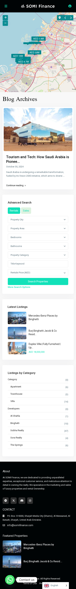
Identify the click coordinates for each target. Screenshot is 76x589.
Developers (13, 408)
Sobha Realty (17, 430)
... (64, 175)
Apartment (15, 386)
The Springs (16, 445)
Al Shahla (15, 416)
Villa (12, 401)
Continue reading (15, 185)
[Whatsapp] (10, 580)
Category (12, 379)
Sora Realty (16, 437)
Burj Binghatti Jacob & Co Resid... (43, 561)
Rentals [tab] (14, 210)
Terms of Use (30, 583)
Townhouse (16, 394)
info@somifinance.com (20, 525)
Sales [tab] (26, 210)
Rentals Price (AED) (20, 272)
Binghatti (14, 423)
